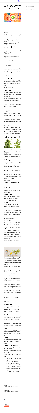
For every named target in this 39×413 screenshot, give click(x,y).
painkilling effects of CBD (7, 96)
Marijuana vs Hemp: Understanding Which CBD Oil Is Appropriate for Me (29, 8)
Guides (9, 2)
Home (4, 2)
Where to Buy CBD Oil (28, 14)
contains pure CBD (13, 290)
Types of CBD (27, 15)
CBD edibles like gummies (7, 324)
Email (5, 399)
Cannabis (6, 2)
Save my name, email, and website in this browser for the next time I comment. (10, 404)
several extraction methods (9, 195)
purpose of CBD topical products (16, 339)
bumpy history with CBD (13, 162)
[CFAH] (19, 0)
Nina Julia (9, 384)
